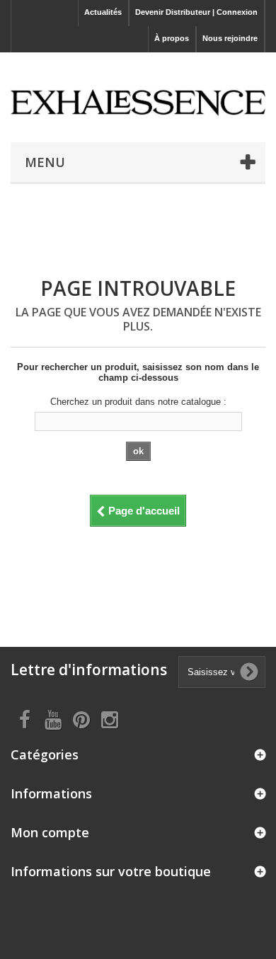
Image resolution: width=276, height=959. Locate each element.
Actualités (103, 12)
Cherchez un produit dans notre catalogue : (138, 401)
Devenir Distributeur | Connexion (196, 12)
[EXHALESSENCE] (138, 94)
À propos (171, 38)
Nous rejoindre (230, 38)
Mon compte (50, 832)
